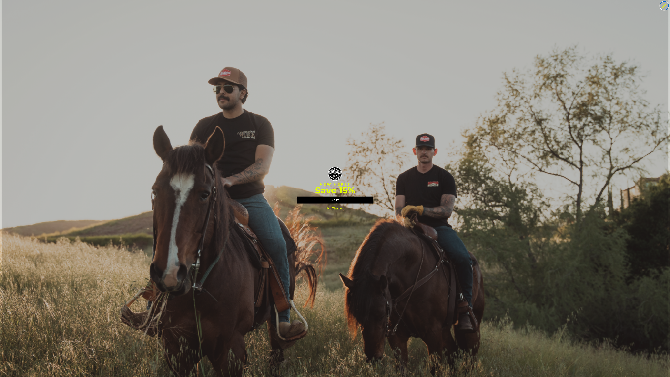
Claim (335, 200)
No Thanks (335, 208)
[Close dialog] (664, 5)
